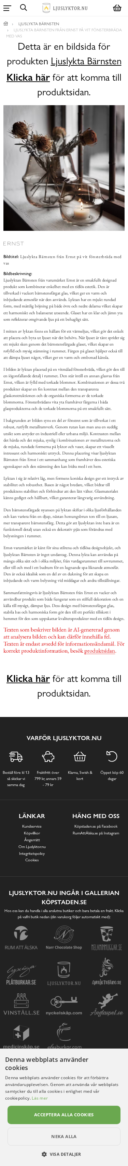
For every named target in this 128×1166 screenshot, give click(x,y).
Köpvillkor (32, 833)
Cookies (32, 860)
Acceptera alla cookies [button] (64, 1115)
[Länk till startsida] (5, 23)
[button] (64, 1154)
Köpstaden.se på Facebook (95, 826)
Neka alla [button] (64, 1136)
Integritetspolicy (32, 853)
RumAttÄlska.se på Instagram (96, 833)
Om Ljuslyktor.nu (32, 846)
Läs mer (40, 1098)
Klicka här (28, 77)
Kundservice (32, 826)
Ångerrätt (32, 839)
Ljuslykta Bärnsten (86, 61)
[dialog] (64, 1107)
